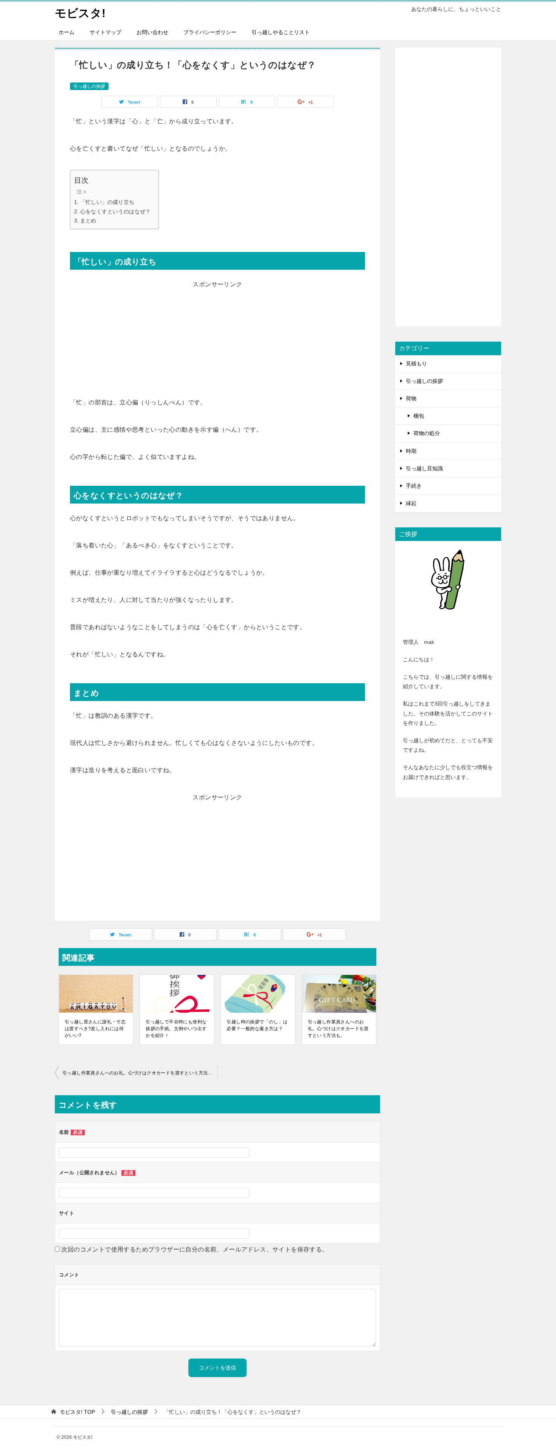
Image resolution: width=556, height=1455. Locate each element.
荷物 (411, 398)
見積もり (416, 364)
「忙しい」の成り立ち (107, 202)
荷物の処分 (426, 433)
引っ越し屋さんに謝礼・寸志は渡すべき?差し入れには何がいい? (95, 1028)
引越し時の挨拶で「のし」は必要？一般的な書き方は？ (257, 1025)
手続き (414, 486)
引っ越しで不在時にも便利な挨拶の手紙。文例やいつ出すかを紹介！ (176, 1028)
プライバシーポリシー (209, 32)
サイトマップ (105, 32)
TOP (77, 1412)
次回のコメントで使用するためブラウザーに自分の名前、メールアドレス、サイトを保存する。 (194, 1249)
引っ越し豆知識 (424, 468)
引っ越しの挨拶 (89, 86)
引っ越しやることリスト (281, 32)
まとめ (88, 221)
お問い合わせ (152, 32)
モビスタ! (80, 13)
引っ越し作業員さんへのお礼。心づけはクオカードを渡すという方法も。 (338, 1028)
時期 (411, 451)
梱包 (418, 416)
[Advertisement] (217, 343)
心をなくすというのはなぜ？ (115, 211)
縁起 (411, 503)
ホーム (67, 32)
